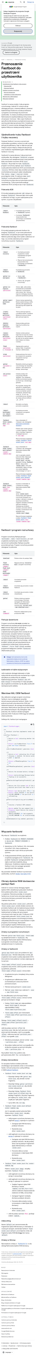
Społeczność (14, 1343)
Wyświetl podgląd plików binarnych (11, 1279)
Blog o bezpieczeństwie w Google (10, 1303)
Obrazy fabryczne (6, 1281)
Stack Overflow (5, 1334)
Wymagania (4, 1273)
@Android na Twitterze (7, 1294)
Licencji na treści (17, 1253)
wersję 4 (11, 1136)
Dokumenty (10, 59)
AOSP (2, 59)
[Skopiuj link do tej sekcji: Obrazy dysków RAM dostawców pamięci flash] (16, 884)
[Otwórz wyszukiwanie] (21, 2)
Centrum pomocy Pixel (7, 1323)
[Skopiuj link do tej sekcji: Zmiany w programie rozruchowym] (31, 932)
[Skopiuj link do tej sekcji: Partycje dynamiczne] (20, 620)
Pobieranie (4, 1276)
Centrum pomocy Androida (9, 1320)
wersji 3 (17, 1120)
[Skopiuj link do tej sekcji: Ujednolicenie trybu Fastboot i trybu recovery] (19, 138)
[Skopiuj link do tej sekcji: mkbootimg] (12, 1221)
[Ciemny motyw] (31, 724)
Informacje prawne (25, 1343)
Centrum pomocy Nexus (8, 1325)
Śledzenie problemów (7, 1337)
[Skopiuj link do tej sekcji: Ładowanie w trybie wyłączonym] (29, 670)
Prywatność (12, 1346)
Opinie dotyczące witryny (24, 1346)
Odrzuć (18, 26)
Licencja (4, 1346)
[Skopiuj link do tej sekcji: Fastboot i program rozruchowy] (3, 533)
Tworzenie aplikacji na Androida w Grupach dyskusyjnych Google (17, 1309)
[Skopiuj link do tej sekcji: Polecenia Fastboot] (18, 227)
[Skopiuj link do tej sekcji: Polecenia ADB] (15, 190)
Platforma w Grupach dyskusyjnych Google (13, 1305)
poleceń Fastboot (12, 1070)
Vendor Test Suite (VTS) (23, 874)
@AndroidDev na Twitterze (8, 1297)
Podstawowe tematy (20, 59)
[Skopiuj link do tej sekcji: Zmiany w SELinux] (17, 1240)
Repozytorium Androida (8, 1270)
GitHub (3, 1287)
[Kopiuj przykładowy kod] (33, 724)
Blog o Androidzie (6, 1300)
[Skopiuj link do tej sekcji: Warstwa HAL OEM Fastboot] (31, 693)
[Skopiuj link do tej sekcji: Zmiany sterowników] (20, 1060)
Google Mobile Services (7, 1331)
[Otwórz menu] (3, 2)
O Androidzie (5, 1343)
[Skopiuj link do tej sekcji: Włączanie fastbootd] (24, 832)
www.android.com (6, 1328)
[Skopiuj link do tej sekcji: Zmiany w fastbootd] (19, 949)
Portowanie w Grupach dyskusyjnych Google (13, 1312)
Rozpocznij (18, 31)
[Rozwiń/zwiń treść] (12, 82)
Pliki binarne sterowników (8, 1284)
